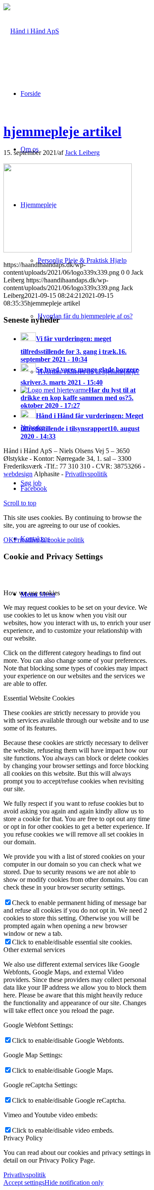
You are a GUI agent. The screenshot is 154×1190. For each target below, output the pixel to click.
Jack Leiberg (82, 152)
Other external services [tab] (34, 949)
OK (8, 539)
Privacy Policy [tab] (23, 1138)
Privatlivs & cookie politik (49, 539)
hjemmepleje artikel (62, 131)
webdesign (18, 474)
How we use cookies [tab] (31, 592)
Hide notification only (74, 1182)
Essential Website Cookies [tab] (38, 698)
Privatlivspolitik (86, 474)
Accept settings (23, 1182)
